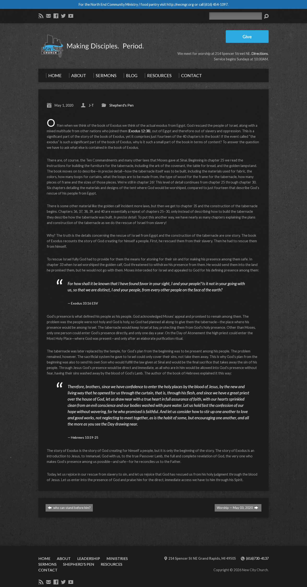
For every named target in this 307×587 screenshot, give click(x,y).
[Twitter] (63, 15)
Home (44, 558)
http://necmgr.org (180, 4)
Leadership (88, 558)
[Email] (48, 15)
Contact (48, 570)
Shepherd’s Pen (78, 564)
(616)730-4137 (257, 558)
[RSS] (41, 15)
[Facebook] (55, 15)
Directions (260, 54)
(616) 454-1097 (216, 4)
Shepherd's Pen (121, 105)
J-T (91, 105)
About (64, 558)
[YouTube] (70, 15)
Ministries (117, 558)
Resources (111, 564)
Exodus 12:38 (139, 131)
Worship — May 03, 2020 (235, 508)
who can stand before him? (72, 508)
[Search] (266, 16)
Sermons (47, 564)
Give (247, 36)
